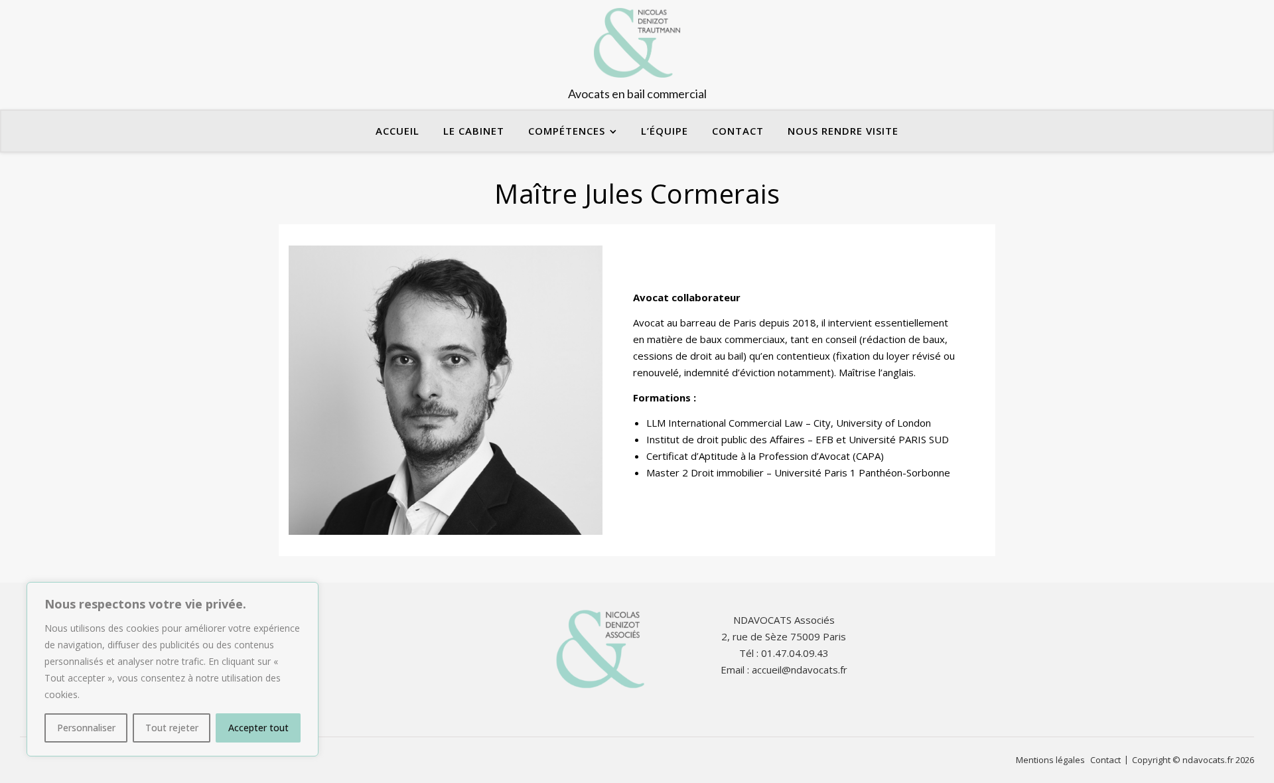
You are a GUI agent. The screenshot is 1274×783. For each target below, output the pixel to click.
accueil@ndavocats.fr (799, 669)
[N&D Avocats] (637, 54)
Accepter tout (258, 727)
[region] (172, 669)
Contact (738, 130)
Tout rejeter (171, 727)
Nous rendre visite (843, 130)
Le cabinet (473, 130)
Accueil (397, 130)
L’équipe (664, 130)
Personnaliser (86, 727)
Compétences (566, 130)
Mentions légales (1050, 760)
